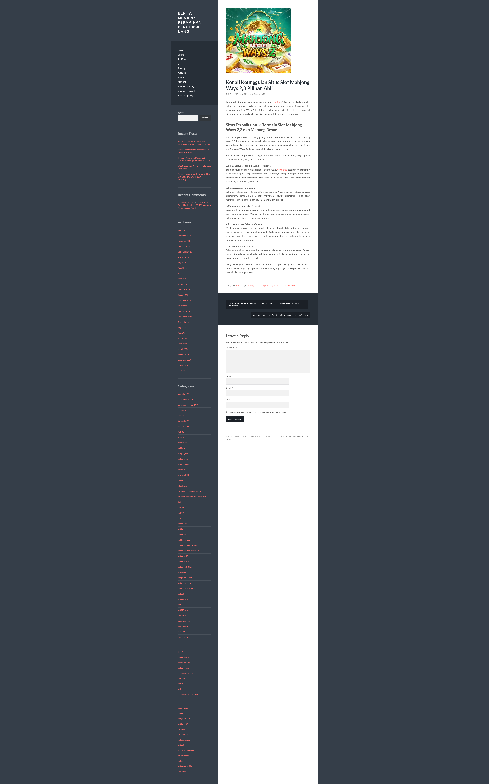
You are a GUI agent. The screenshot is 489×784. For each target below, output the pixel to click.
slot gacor (182, 572)
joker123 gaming (186, 95)
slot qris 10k (183, 599)
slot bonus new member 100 (189, 550)
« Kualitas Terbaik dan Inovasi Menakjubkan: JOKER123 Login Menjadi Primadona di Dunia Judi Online (266, 304)
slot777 (181, 605)
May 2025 (182, 273)
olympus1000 (183, 475)
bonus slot (182, 410)
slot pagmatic (183, 668)
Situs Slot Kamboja (186, 86)
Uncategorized (184, 637)
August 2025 (183, 257)
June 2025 (182, 268)
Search (181, 113)
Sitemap (181, 68)
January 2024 (183, 354)
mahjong (181, 448)
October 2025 (184, 246)
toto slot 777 (183, 678)
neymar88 (182, 469)
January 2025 (183, 295)
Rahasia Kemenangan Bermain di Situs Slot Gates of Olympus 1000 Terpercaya (194, 177)
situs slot (181, 729)
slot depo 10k (183, 556)
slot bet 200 (183, 523)
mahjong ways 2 (184, 464)
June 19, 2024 (232, 94)
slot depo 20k (183, 561)
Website (230, 400)
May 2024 (182, 338)
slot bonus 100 (184, 540)
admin (245, 94)
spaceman (182, 615)
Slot (179, 63)
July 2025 (182, 262)
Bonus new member (186, 750)
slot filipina (263, 285)
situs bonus (182, 486)
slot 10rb (181, 513)
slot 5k (181, 689)
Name (229, 376)
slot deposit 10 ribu (186, 657)
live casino (182, 442)
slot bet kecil (183, 529)
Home (181, 50)
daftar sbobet (183, 755)
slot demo (182, 713)
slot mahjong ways (185, 583)
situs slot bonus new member (190, 491)
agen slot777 (183, 394)
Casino (181, 54)
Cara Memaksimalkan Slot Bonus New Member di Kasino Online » (280, 315)
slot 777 (181, 518)
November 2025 (185, 241)
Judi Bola (182, 59)
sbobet (181, 480)
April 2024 (182, 343)
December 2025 (184, 235)
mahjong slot (183, 453)
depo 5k (181, 652)
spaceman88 (183, 626)
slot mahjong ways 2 (186, 588)
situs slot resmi (184, 734)
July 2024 (182, 327)
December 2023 (184, 360)
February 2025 (184, 289)
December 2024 (184, 300)
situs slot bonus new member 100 (192, 496)
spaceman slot (184, 621)
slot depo (181, 761)
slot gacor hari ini (185, 577)
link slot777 (183, 437)
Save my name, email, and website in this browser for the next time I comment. (258, 412)
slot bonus (182, 534)
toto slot (181, 632)
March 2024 (183, 349)
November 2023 (185, 365)
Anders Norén (296, 437)
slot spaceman (184, 740)
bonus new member (186, 202)
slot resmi (291, 285)
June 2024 (182, 333)
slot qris (181, 594)
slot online (182, 684)
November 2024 (185, 306)
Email (229, 388)
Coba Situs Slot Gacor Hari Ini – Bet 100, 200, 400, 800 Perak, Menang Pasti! (194, 205)
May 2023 (182, 371)
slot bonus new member (187, 545)
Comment (231, 348)
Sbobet (181, 77)
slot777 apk (183, 610)
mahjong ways (184, 459)
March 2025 (183, 284)
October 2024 (184, 311)
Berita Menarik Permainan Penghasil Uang (190, 22)
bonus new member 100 (188, 405)
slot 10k (181, 507)
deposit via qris (184, 426)
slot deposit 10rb (185, 567)
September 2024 (185, 316)
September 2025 (185, 252)
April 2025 (182, 279)
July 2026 (182, 230)
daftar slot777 (184, 421)
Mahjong (182, 81)
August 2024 (183, 322)
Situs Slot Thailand (186, 91)
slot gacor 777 (184, 719)
